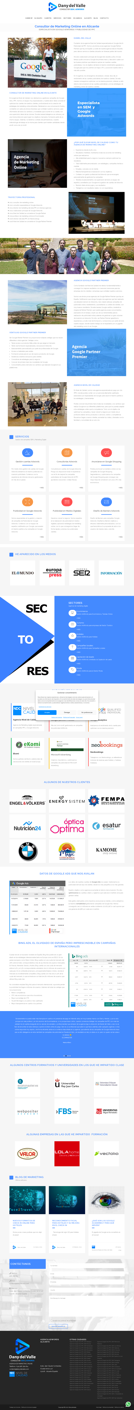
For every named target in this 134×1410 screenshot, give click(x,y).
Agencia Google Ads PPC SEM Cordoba (108, 1362)
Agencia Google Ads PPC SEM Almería (108, 1389)
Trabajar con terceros (14, 1407)
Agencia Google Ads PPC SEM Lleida (107, 1385)
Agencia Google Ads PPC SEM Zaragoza (81, 1366)
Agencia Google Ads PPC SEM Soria (80, 1387)
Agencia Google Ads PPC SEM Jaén (107, 1364)
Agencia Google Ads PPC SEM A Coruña (108, 1350)
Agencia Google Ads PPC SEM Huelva (108, 1379)
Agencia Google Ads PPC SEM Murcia (80, 1343)
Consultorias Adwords (67, 461)
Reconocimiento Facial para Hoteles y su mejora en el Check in (65, 1223)
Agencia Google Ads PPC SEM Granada (81, 1381)
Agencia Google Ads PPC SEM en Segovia (109, 1377)
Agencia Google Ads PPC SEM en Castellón (109, 1369)
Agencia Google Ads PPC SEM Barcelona (81, 1348)
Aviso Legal (79, 717)
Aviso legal (99, 1407)
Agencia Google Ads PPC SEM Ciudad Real (109, 1383)
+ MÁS (42, 488)
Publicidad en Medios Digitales (67, 511)
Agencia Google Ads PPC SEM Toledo (80, 1358)
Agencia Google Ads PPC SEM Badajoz (80, 1341)
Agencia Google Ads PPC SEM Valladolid (81, 1356)
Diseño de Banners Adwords (106, 511)
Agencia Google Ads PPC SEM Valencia (108, 1348)
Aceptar (47, 712)
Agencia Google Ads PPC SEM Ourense (81, 1364)
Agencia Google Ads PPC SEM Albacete (81, 1373)
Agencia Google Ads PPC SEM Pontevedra (81, 1383)
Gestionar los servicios (45, 706)
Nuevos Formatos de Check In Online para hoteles (24, 1223)
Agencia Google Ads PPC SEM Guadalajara (109, 1381)
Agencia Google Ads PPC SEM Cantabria (108, 1366)
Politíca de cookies (119, 1407)
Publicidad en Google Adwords (27, 511)
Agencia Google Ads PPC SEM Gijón (80, 1377)
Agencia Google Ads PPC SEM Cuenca (80, 1354)
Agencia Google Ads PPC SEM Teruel (107, 1387)
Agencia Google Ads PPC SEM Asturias (108, 1352)
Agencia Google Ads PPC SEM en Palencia (109, 1375)
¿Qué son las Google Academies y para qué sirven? (103, 1223)
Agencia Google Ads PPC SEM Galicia (80, 1389)
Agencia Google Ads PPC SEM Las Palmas (109, 1346)
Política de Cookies (57, 717)
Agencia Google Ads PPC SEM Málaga (80, 1379)
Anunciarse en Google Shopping (106, 461)
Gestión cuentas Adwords (27, 461)
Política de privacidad (108, 1407)
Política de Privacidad (69, 717)
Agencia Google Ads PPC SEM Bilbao (80, 1352)
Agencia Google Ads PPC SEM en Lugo (108, 1371)
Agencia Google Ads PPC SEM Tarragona (108, 1360)
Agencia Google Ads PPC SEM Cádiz (80, 1385)
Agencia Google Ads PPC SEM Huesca (80, 1369)
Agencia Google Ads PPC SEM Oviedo (80, 1375)
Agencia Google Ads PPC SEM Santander (81, 1346)
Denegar (67, 712)
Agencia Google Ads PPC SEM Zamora (108, 1354)
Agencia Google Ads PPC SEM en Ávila (108, 1373)
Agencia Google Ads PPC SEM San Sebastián (109, 1398)
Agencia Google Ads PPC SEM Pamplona (81, 1350)
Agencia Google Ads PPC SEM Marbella (108, 1391)
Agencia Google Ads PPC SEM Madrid (80, 1371)
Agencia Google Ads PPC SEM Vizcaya (80, 1362)
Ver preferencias (87, 712)
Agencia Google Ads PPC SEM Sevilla (80, 1360)
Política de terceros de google (29, 1407)
